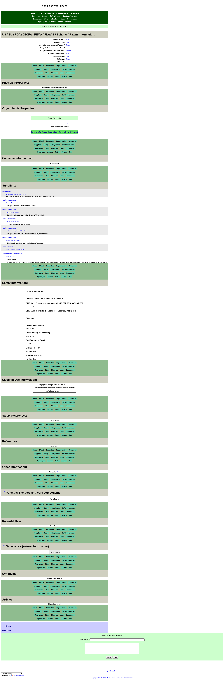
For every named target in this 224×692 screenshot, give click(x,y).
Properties (49, 13)
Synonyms (42, 22)
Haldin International (9, 200)
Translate (20, 676)
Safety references (70, 16)
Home (32, 13)
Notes (60, 22)
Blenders (54, 19)
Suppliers (36, 16)
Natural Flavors (7, 247)
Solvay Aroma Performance (12, 253)
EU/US (40, 13)
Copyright (94, 678)
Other (46, 19)
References (37, 19)
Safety (44, 16)
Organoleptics (62, 13)
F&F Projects (6, 192)
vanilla (66, 124)
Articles (52, 22)
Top (70, 76)
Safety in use (55, 16)
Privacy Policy (128, 678)
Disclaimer (119, 678)
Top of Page (110, 671)
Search (68, 22)
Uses (63, 19)
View (59, 472)
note (4, 491)
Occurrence (72, 19)
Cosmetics (74, 13)
